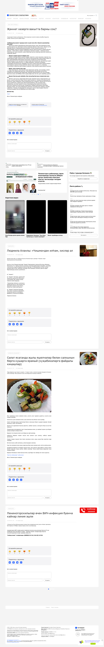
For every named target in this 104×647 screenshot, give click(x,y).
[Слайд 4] (38, 194)
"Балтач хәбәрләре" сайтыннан (15, 455)
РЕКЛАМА (15, 18)
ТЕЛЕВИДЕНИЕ (64, 18)
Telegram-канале (13, 105)
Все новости (83, 235)
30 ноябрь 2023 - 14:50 (10, 368)
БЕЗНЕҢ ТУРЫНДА (24, 18)
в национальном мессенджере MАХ (39, 105)
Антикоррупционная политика (13, 639)
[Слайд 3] (36, 194)
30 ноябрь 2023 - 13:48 (10, 520)
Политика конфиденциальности (13, 642)
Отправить (47, 150)
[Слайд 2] (34, 194)
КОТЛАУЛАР (88, 18)
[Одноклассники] (13, 133)
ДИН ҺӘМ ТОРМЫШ (13, 24)
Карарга (93, 643)
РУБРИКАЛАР (33, 18)
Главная (48, 607)
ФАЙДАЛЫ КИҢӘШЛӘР (14, 353)
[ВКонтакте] (10, 133)
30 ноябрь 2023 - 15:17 (10, 254)
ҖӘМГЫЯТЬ (11, 246)
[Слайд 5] (40, 194)
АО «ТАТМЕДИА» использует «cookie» (14, 640)
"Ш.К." (8, 94)
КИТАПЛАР (48, 18)
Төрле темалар (54, 607)
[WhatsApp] (21, 133)
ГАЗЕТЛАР (41, 18)
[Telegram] (17, 133)
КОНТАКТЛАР (73, 18)
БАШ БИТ (9, 18)
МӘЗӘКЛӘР (81, 18)
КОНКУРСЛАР (55, 18)
